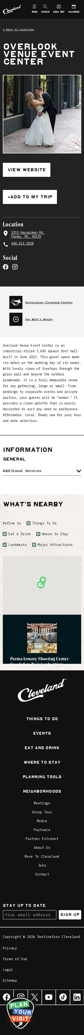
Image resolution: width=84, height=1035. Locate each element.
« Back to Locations (18, 29)
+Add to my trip (29, 197)
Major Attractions (55, 545)
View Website (26, 169)
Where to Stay (55, 534)
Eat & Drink (19, 534)
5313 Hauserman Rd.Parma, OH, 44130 (28, 235)
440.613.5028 (22, 244)
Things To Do (44, 523)
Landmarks (17, 545)
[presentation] (45, 300)
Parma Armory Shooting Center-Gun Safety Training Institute (40, 661)
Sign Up (70, 914)
